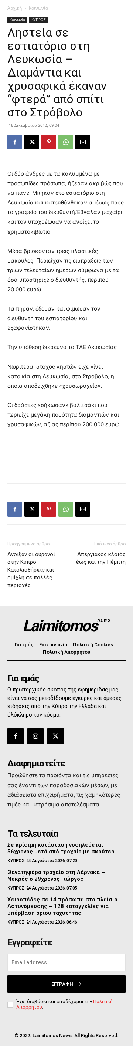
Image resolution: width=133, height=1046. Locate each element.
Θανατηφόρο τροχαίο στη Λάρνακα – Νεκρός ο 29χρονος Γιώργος (56, 875)
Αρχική (14, 8)
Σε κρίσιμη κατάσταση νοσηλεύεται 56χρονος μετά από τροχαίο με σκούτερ (61, 848)
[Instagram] (35, 736)
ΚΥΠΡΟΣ (38, 19)
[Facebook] (14, 142)
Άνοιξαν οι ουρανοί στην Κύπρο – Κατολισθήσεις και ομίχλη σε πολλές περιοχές (31, 570)
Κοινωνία (38, 8)
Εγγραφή (62, 984)
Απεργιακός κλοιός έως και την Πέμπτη (101, 558)
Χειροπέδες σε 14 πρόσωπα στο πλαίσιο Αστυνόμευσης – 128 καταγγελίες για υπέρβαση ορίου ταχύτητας (62, 906)
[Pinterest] (48, 142)
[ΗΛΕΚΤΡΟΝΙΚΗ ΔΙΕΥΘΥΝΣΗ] (82, 142)
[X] (31, 142)
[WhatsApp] (65, 142)
